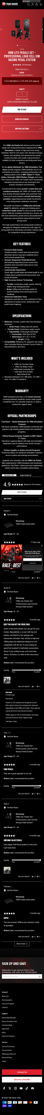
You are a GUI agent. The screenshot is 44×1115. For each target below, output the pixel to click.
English (27, 1)
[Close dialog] (41, 545)
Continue (32, 563)
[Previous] (2, 29)
